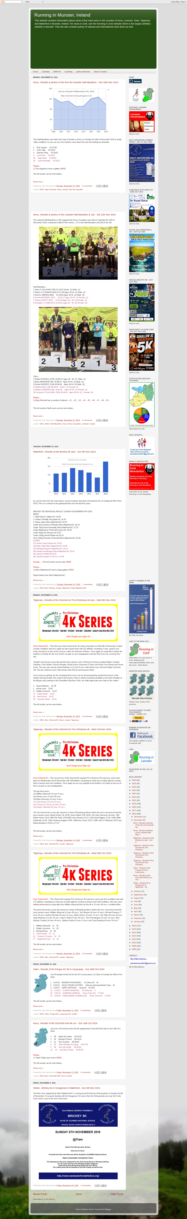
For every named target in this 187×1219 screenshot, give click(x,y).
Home (35, 71)
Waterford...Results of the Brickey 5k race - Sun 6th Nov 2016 (64, 451)
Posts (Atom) (49, 1199)
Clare (47, 1014)
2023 (134, 790)
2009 (134, 946)
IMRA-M (57, 71)
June (136, 905)
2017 (134, 810)
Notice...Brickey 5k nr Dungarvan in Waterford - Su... (141, 885)
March (137, 915)
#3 (80, 400)
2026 (134, 780)
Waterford (66, 588)
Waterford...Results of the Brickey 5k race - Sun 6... (143, 840)
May (136, 908)
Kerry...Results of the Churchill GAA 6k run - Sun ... (143, 878)
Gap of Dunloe (50, 190)
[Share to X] (102, 186)
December (138, 817)
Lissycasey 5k (65, 1014)
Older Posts (117, 1194)
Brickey (52, 588)
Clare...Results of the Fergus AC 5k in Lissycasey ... (141, 870)
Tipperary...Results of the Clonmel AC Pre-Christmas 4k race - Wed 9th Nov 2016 (74, 600)
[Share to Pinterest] (107, 186)
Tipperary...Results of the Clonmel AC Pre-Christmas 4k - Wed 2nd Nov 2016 (72, 729)
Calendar (45, 71)
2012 (134, 936)
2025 (134, 783)
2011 (134, 939)
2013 (134, 932)
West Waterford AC (78, 588)
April (136, 911)
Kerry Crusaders (74, 424)
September (138, 895)
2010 (134, 943)
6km (46, 1076)
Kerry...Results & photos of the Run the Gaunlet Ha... (143, 825)
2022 (134, 794)
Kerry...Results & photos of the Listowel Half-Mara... (143, 833)
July (136, 901)
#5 (89, 400)
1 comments (87, 584)
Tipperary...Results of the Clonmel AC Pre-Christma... (143, 848)
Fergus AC (54, 1014)
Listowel (85, 424)
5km (46, 588)
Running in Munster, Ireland (62, 15)
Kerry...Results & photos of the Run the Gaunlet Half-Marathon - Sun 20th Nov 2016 (75, 82)
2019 (134, 804)
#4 (84, 400)
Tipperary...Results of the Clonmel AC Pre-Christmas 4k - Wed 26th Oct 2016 (72, 853)
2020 (134, 800)
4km (46, 720)
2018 (134, 807)
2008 (134, 949)
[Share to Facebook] (104, 186)
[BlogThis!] (99, 186)
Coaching (68, 71)
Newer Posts (40, 1194)
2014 (134, 929)
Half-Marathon (56, 424)
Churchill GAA (54, 1076)
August (137, 898)
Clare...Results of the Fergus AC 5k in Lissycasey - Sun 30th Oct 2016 (68, 969)
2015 (134, 926)
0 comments (87, 186)
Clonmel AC (54, 720)
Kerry (59, 190)
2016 (42, 190)
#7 (98, 400)
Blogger (108, 1209)
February (138, 918)
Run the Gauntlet (76, 190)
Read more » (38, 182)
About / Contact (100, 71)
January (137, 922)
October (137, 891)
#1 (71, 400)
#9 (107, 400)
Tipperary (75, 720)
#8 (103, 400)
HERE (63, 169)
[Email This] (97, 186)
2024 (134, 787)
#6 (93, 400)
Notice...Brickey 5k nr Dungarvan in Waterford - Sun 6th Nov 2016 (66, 1088)
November (138, 820)
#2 (75, 400)
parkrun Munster (83, 71)
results (65, 190)
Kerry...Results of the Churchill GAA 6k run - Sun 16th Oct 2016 (65, 1023)
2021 (134, 797)
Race (62, 720)
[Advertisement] (93, 48)
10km (42, 424)
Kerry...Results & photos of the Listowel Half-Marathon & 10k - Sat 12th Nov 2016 (74, 214)
